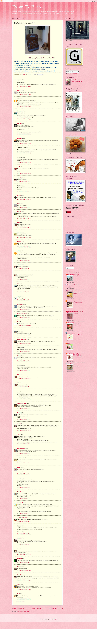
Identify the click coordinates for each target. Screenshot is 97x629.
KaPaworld (19, 566)
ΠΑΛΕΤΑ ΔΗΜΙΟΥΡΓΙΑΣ (72, 353)
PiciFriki (19, 296)
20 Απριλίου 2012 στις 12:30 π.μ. (24, 162)
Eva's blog (19, 138)
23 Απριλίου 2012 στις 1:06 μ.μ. (23, 473)
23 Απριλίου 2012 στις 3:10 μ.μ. (23, 498)
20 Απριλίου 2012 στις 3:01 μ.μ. (23, 268)
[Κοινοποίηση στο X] (40, 74)
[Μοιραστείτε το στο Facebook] (41, 74)
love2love (19, 195)
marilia (18, 167)
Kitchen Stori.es (70, 291)
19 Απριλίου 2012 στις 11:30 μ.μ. (24, 94)
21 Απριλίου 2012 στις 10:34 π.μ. (24, 343)
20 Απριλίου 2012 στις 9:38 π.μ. (23, 207)
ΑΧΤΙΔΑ (74, 79)
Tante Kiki (19, 177)
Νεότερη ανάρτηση (18, 608)
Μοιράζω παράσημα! (77, 334)
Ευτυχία (19, 492)
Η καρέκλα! (75, 313)
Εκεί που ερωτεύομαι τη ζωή (73, 284)
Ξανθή (18, 203)
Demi (18, 593)
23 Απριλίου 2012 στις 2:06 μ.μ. (23, 487)
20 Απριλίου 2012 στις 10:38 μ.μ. (24, 325)
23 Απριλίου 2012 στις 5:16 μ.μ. (23, 544)
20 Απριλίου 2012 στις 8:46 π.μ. (23, 191)
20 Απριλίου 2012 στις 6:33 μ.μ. (23, 291)
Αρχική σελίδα (36, 608)
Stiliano (19, 330)
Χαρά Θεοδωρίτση (21, 403)
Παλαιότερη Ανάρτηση (56, 608)
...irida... (19, 434)
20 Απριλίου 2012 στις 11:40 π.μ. (24, 237)
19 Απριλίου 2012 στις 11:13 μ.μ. (24, 86)
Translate (75, 73)
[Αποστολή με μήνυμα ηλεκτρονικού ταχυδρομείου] (37, 74)
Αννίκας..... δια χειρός (72, 301)
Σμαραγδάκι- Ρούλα (22, 313)
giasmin (19, 423)
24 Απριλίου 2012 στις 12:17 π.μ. (24, 599)
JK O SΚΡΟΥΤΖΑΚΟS (22, 517)
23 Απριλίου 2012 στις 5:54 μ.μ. (23, 554)
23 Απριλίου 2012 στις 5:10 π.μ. (23, 430)
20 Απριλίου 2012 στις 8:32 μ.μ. (23, 309)
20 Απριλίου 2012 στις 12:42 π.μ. (24, 173)
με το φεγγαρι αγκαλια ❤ (73, 274)
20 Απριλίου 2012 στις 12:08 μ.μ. (24, 246)
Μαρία (19, 355)
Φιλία (18, 283)
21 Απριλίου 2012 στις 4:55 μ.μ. (23, 370)
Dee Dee (19, 538)
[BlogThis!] (38, 74)
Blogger (55, 619)
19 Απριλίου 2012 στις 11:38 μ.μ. (24, 106)
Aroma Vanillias (70, 363)
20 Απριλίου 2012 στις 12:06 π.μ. (24, 143)
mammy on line (20, 502)
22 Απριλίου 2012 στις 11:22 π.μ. (24, 399)
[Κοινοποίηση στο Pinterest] (42, 74)
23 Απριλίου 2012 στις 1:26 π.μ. (23, 408)
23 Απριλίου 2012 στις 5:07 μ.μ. (23, 533)
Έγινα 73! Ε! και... (29, 6)
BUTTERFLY (20, 304)
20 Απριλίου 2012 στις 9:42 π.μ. (23, 218)
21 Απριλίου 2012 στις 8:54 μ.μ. (23, 378)
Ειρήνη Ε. (19, 211)
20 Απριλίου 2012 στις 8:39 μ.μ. (23, 317)
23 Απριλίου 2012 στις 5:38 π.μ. (23, 444)
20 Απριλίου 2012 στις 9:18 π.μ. (23, 199)
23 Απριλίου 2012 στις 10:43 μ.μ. (24, 570)
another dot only (76, 275)
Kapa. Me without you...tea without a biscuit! (75, 312)
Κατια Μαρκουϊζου (21, 339)
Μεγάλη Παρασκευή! (77, 302)
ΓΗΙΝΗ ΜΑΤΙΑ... (70, 322)
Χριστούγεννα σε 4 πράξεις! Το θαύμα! (77, 324)
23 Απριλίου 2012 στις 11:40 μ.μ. (24, 580)
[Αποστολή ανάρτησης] (35, 74)
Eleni (18, 321)
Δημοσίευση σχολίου (20, 601)
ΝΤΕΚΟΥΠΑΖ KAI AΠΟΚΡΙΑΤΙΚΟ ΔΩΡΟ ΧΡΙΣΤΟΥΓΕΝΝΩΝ (77, 356)
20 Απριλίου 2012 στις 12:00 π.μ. (24, 134)
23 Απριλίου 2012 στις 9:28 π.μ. (23, 463)
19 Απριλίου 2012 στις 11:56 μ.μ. (24, 119)
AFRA (18, 98)
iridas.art (69, 343)
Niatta (18, 584)
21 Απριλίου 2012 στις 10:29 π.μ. (24, 335)
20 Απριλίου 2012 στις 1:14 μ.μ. (23, 260)
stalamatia (19, 264)
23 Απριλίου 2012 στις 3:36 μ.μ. (23, 513)
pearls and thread (21, 448)
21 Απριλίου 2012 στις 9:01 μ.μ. (23, 386)
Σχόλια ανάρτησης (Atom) (24, 611)
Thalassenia (19, 111)
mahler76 (19, 90)
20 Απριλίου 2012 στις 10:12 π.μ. (24, 227)
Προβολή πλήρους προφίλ (76, 81)
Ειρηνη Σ (19, 123)
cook (18, 273)
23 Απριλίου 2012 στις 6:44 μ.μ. (23, 562)
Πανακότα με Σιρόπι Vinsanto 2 (77, 292)
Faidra (18, 222)
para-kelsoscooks (20, 457)
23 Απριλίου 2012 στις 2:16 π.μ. (23, 419)
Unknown (19, 241)
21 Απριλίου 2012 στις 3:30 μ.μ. (23, 360)
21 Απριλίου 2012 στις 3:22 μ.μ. (23, 351)
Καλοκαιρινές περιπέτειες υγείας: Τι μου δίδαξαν (74, 286)
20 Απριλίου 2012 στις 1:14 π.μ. (23, 181)
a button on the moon (71, 333)
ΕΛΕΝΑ (19, 232)
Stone (18, 549)
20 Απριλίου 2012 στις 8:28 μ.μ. (23, 299)
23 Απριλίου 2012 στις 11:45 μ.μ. (24, 589)
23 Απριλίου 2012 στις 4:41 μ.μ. (23, 521)
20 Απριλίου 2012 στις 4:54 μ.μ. (23, 279)
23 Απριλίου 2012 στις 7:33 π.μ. (23, 453)
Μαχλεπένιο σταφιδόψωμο (76, 365)
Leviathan (19, 558)
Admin (18, 251)
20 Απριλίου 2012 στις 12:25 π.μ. (24, 153)
